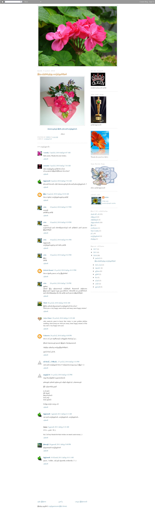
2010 (95, 255)
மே (96, 277)
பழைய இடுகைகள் (81, 501)
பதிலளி (45, 159)
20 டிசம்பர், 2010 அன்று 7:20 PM (60, 283)
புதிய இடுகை (42, 501)
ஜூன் (97, 274)
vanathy (46, 152)
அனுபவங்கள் (95, 222)
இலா (44, 194)
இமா (92, 225)
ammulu (46, 165)
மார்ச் (97, 284)
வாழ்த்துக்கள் (48, 139)
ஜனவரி (97, 287)
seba (44, 207)
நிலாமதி (46, 444)
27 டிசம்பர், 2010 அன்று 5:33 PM (68, 361)
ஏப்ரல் (97, 280)
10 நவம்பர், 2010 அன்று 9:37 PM (60, 207)
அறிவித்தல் (94, 220)
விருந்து (93, 239)
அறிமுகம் (94, 217)
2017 (95, 249)
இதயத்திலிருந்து (77, 10)
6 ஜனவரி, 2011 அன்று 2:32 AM (58, 427)
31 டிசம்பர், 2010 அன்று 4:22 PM (61, 375)
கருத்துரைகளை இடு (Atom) (58, 506)
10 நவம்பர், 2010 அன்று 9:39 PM (60, 222)
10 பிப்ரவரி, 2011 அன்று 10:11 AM (62, 457)
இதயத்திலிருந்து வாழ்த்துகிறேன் (105, 261)
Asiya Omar (47, 318)
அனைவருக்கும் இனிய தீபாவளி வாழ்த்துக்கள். (62, 129)
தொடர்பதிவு (95, 231)
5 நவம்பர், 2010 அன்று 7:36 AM (60, 166)
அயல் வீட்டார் (95, 214)
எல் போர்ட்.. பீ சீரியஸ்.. (50, 361)
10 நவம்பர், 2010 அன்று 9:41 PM (60, 240)
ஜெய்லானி (46, 181)
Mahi (45, 303)
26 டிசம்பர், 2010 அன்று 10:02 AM (59, 303)
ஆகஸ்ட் (98, 268)
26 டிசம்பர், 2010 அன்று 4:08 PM (61, 335)
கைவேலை (94, 228)
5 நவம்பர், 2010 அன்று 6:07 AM (60, 152)
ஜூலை (97, 271)
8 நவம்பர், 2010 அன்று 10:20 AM (58, 194)
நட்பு (92, 233)
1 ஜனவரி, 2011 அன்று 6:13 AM (61, 414)
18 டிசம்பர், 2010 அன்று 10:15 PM (65, 270)
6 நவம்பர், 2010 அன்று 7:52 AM (61, 181)
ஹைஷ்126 (46, 374)
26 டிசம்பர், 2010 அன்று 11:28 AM (63, 318)
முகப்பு (61, 501)
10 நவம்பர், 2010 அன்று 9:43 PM (60, 255)
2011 (95, 252)
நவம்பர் (97, 258)
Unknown (46, 335)
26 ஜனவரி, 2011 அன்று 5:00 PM (60, 444)
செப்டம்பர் (98, 265)
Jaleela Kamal (48, 270)
